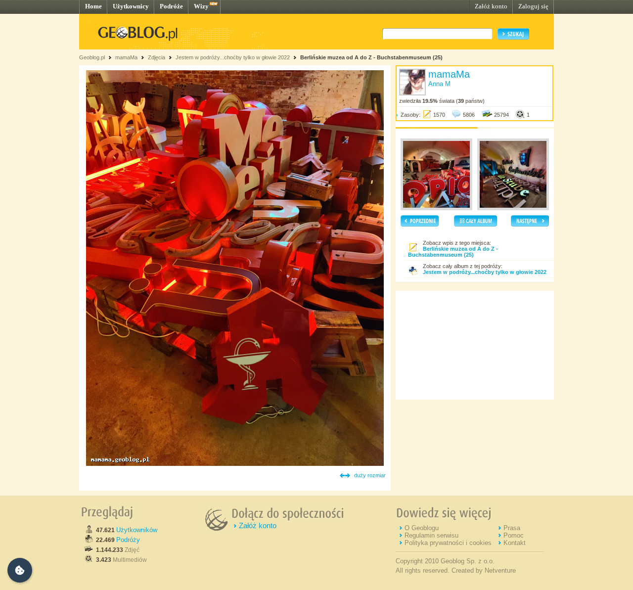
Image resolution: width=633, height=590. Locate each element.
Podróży (128, 540)
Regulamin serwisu (431, 535)
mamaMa (126, 57)
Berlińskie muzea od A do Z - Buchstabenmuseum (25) (371, 57)
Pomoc (513, 535)
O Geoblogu (422, 528)
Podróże (171, 6)
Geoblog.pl (92, 57)
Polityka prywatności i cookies (448, 542)
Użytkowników (136, 530)
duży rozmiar (370, 475)
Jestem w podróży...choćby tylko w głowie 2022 (233, 57)
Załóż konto (491, 6)
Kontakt (514, 542)
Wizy (201, 6)
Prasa (511, 528)
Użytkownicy (131, 6)
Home (93, 6)
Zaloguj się (533, 6)
